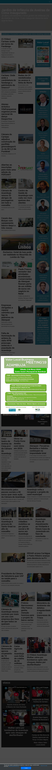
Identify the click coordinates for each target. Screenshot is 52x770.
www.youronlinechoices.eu (14, 766)
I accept (26, 768)
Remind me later (44, 765)
